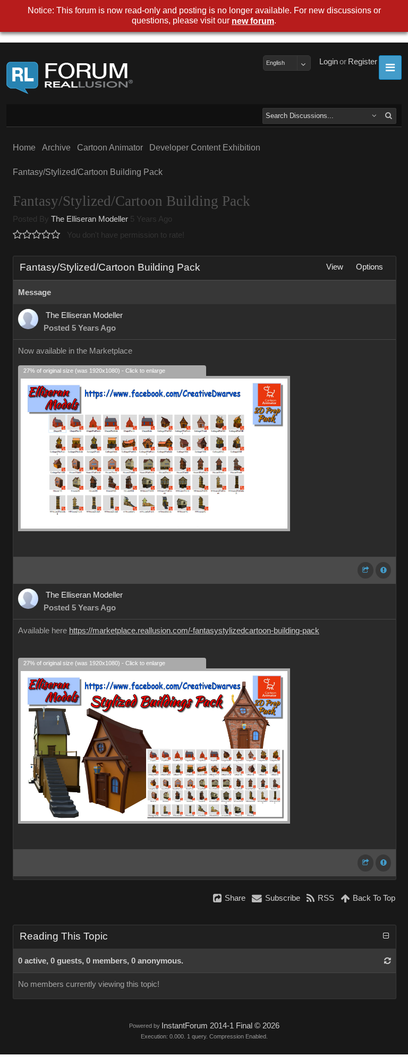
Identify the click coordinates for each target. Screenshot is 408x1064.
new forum (253, 21)
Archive (56, 147)
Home (24, 147)
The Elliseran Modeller (89, 219)
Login (328, 61)
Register (362, 61)
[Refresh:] (387, 961)
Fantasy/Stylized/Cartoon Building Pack (88, 172)
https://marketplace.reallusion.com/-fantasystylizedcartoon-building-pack (194, 630)
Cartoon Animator (110, 147)
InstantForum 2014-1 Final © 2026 (220, 1025)
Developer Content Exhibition (204, 147)
